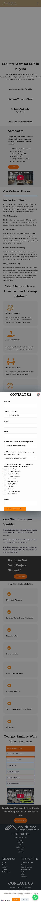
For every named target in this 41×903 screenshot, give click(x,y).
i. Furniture (10, 489)
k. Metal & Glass (12, 494)
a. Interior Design (12, 469)
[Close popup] (38, 394)
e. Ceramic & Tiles (12, 479)
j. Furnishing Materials (13, 491)
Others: (6, 499)
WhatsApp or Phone (11, 411)
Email (6, 431)
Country (7, 401)
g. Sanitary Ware (11, 484)
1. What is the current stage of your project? (18, 441)
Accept (16, 899)
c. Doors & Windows (13, 474)
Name (6, 421)
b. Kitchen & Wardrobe (13, 471)
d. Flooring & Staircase (13, 476)
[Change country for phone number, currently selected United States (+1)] (6, 415)
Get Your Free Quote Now (15, 509)
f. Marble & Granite (12, 481)
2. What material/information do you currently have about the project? (19, 453)
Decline (25, 899)
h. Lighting (10, 486)
